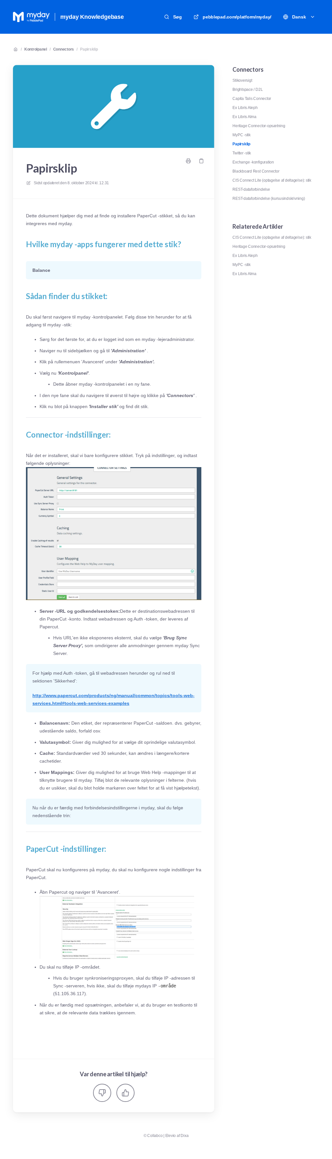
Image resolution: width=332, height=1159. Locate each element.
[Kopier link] (201, 161)
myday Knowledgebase (92, 17)
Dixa (184, 1135)
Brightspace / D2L (247, 89)
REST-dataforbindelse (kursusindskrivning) (268, 198)
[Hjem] (31, 17)
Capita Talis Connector (251, 98)
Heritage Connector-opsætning (258, 126)
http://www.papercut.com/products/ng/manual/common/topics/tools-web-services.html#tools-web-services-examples (113, 699)
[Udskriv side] (188, 161)
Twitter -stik (241, 153)
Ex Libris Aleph (244, 107)
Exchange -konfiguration (253, 162)
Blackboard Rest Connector (255, 171)
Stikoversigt (242, 80)
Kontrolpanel (35, 49)
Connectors (63, 49)
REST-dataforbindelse (251, 189)
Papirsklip (89, 49)
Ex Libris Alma (244, 117)
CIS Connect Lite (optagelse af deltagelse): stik (271, 180)
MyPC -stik (241, 135)
